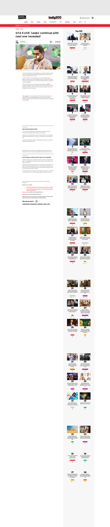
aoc (72, 315)
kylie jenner (85, 441)
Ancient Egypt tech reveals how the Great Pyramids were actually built (72, 438)
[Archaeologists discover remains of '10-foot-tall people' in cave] (72, 502)
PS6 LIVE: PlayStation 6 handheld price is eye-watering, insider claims (72, 149)
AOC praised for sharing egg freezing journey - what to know (72, 310)
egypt (72, 441)
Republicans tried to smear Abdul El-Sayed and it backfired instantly (85, 186)
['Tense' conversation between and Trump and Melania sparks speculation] (72, 108)
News (32, 21)
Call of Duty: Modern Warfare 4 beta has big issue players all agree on (72, 291)
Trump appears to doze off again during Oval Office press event (85, 96)
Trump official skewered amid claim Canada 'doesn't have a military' (72, 77)
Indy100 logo (55, 17)
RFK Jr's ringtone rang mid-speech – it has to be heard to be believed (85, 257)
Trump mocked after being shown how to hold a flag (85, 149)
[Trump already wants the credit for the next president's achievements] (72, 89)
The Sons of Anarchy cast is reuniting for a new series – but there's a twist (85, 365)
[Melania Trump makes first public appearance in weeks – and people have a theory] (72, 179)
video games (40, 204)
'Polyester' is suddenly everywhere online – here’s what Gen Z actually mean (72, 168)
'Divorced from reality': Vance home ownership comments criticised (72, 330)
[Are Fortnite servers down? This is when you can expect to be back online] (72, 396)
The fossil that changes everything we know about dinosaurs (85, 456)
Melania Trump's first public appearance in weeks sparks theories (72, 186)
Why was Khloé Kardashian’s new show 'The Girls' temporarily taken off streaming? (85, 311)
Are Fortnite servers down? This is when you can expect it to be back (72, 403)
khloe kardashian (85, 315)
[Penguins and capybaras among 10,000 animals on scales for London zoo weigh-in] (72, 467)
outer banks (85, 295)
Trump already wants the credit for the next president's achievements (72, 97)
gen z (72, 171)
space (85, 407)
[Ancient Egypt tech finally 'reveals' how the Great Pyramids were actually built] (72, 429)
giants (72, 513)
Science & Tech (53, 21)
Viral (61, 21)
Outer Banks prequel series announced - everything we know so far (85, 292)
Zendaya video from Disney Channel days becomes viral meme (85, 219)
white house (85, 119)
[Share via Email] (59, 42)
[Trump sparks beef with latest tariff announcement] (72, 449)
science (85, 460)
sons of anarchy (85, 369)
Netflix (48, 84)
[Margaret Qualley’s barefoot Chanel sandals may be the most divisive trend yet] (85, 467)
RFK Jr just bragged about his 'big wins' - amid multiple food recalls (85, 78)
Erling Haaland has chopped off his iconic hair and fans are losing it (85, 385)
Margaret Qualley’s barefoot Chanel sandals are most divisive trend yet (85, 476)
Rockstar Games (35, 97)
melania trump (72, 189)
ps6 (72, 152)
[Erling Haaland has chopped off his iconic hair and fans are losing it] (85, 376)
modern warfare (72, 295)
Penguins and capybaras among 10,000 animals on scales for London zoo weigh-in (72, 476)
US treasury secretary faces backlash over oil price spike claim (72, 257)
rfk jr (85, 261)
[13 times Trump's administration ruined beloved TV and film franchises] (85, 108)
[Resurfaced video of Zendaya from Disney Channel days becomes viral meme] (85, 212)
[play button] (38, 56)
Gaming (38, 21)
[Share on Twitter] (58, 42)
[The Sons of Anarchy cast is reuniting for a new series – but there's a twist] (85, 357)
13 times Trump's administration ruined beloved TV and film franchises (85, 116)
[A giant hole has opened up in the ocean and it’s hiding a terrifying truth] (72, 520)
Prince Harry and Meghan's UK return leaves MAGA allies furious (72, 365)
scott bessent (72, 261)
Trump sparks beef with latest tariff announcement (72, 456)
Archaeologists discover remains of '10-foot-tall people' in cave (72, 509)
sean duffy (72, 81)
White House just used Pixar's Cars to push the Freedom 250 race (72, 44)
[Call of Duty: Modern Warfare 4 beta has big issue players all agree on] (72, 283)
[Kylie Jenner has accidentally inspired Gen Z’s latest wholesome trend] (85, 429)
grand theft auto (26, 204)
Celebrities (67, 21)
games (45, 204)
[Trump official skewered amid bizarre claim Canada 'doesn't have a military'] (72, 70)
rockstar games (33, 204)
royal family (72, 369)
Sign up (23, 194)
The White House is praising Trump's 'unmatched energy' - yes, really (72, 239)
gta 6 (22, 29)
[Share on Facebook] (56, 42)
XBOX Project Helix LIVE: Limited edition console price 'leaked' (85, 238)
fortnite (72, 407)
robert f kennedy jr (85, 81)
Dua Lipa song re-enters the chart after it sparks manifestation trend (72, 384)
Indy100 (26, 96)
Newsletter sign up (86, 18)
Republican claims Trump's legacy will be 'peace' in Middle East (72, 219)
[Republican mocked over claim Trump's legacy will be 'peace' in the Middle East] (72, 212)
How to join (24, 192)
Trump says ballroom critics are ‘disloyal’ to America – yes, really (85, 509)
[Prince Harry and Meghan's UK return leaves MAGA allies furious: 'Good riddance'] (72, 357)
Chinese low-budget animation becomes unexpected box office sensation (85, 331)
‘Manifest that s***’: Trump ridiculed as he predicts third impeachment (85, 168)
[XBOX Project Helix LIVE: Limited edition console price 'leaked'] (85, 230)
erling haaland (85, 388)
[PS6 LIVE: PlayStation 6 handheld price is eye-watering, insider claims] (72, 142)
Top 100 (26, 21)
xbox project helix (85, 242)
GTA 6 (35, 73)
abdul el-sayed (85, 189)
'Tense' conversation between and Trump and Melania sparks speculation (72, 116)
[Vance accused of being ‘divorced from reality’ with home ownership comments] (72, 322)
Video (74, 21)
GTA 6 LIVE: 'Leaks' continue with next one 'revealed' (85, 44)
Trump (45, 21)
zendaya (85, 223)
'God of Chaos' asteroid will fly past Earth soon (85, 403)
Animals (72, 479)
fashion (85, 479)
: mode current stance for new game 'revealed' (39, 187)
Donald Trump (72, 47)
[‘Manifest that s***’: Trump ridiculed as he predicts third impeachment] (85, 160)
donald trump (72, 100)
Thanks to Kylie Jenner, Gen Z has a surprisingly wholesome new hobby (85, 437)
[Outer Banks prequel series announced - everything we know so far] (85, 283)
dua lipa (72, 388)
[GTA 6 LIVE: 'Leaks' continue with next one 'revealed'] (85, 36)
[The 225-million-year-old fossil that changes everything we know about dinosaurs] (85, 449)
